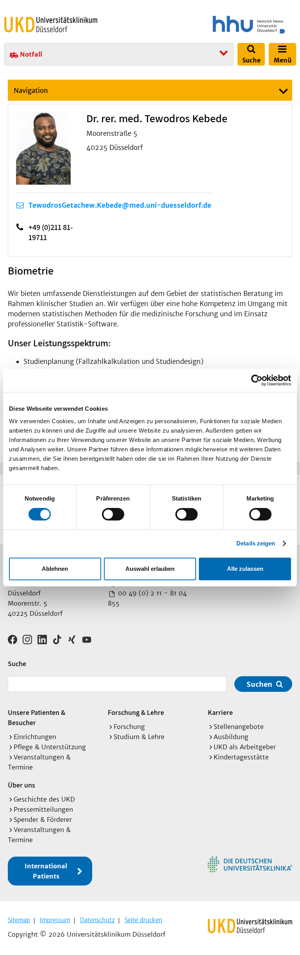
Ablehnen (55, 568)
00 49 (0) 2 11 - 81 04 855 (147, 598)
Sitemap (19, 920)
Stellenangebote (239, 727)
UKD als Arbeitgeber (245, 747)
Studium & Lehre (139, 737)
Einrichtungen (35, 737)
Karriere (220, 712)
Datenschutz (97, 920)
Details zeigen (255, 543)
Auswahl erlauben (150, 568)
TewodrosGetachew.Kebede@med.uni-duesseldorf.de (120, 205)
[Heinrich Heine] (224, 25)
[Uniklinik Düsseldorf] (50, 24)
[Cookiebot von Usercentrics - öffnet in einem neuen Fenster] (257, 380)
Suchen (259, 684)
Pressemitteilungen (43, 809)
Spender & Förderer (43, 819)
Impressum (55, 920)
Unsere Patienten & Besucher (36, 717)
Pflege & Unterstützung (50, 747)
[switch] (113, 514)
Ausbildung (231, 737)
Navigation (31, 90)
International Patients (46, 871)
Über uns (21, 784)
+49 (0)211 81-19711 (51, 232)
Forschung (129, 727)
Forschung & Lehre (136, 712)
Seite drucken (143, 920)
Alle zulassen (245, 568)
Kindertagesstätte (241, 757)
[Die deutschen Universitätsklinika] (250, 864)
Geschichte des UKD (44, 799)
